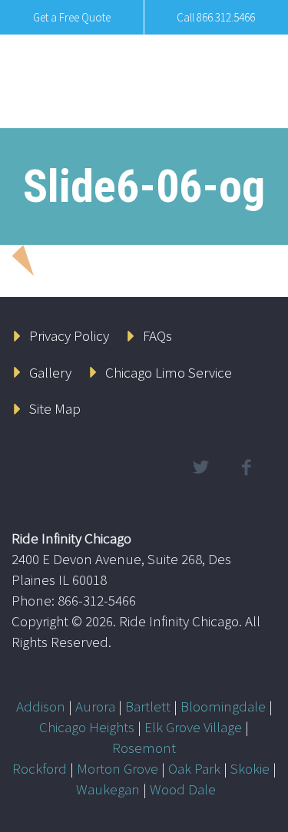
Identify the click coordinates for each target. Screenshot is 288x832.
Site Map (55, 408)
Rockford (39, 768)
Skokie (250, 768)
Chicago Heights (86, 727)
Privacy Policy (69, 335)
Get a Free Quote (72, 17)
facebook (245, 467)
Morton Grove (117, 768)
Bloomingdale (223, 706)
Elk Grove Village (193, 727)
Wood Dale (183, 789)
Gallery (50, 372)
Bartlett (147, 706)
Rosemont (144, 747)
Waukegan (108, 789)
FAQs (157, 335)
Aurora (95, 706)
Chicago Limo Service (168, 372)
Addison (40, 706)
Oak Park (194, 768)
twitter (200, 467)
